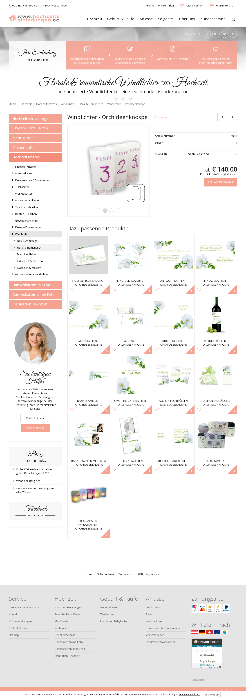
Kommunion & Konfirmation (163, 628)
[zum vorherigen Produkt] (222, 117)
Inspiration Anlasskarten (161, 642)
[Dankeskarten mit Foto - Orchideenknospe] (88, 435)
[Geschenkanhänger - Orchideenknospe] (215, 375)
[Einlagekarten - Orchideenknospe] (215, 255)
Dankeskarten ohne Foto (33, 294)
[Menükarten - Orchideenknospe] (88, 315)
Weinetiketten (24, 193)
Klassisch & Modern (29, 267)
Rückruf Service (35, 418)
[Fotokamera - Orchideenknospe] (215, 435)
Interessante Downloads (24, 607)
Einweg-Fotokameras (28, 227)
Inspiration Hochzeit (29, 304)
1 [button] (99, 210)
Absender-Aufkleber (27, 200)
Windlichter (22, 234)
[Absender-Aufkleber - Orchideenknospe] (173, 435)
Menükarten (23, 137)
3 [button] (111, 210)
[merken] (159, 117)
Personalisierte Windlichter (31, 274)
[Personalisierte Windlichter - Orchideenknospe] (88, 495)
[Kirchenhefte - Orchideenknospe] (173, 315)
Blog (171, 5)
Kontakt (161, 5)
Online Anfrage (35, 427)
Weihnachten (154, 621)
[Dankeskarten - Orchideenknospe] (88, 375)
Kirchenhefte (23, 147)
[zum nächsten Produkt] (232, 117)
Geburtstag (153, 607)
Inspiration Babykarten (114, 621)
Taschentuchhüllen (26, 207)
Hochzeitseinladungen (31, 118)
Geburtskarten (109, 607)
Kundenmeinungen (20, 621)
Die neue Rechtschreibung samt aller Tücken (36, 490)
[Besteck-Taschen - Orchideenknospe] (131, 435)
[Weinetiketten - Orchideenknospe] (215, 315)
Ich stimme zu (211, 694)
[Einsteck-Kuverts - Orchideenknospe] (131, 255)
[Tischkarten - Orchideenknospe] (131, 315)
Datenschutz (126, 574)
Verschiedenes (155, 635)
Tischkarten (22, 187)
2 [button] (105, 210)
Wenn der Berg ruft (28, 481)
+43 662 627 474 (28, 5)
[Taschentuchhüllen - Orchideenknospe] (173, 375)
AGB (140, 574)
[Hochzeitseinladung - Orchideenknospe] (88, 255)
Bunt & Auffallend (27, 254)
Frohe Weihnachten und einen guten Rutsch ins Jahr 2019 (34, 471)
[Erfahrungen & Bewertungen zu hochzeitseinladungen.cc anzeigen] (206, 657)
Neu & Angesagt (27, 240)
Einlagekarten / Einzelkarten (32, 180)
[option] (108, 166)
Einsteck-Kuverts (25, 166)
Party (149, 614)
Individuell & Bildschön (30, 261)
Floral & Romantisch (29, 247)
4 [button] (118, 210)
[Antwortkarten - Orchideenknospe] (173, 255)
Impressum (153, 574)
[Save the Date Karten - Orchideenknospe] (131, 375)
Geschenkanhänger (27, 220)
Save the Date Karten (30, 128)
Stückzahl (161, 154)
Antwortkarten (24, 173)
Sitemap (14, 635)
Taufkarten (107, 614)
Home (150, 5)
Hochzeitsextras (26, 157)
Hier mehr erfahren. (189, 694)
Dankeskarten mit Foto (32, 284)
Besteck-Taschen (26, 214)
